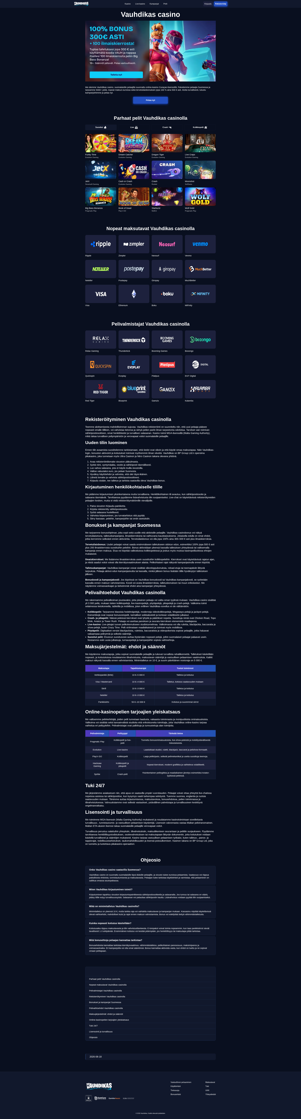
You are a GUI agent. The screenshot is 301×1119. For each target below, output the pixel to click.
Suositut (99, 127)
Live (132, 127)
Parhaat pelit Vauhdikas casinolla (104, 979)
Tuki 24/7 (93, 1026)
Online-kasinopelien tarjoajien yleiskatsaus (109, 1020)
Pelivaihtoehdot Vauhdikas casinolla (106, 1008)
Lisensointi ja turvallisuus (101, 1031)
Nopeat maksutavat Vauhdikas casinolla (108, 985)
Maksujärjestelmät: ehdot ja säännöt (106, 1014)
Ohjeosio (93, 1037)
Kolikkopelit (198, 127)
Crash (165, 127)
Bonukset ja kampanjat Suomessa (105, 1002)
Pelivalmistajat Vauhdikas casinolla (105, 991)
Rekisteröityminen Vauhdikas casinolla (107, 996)
